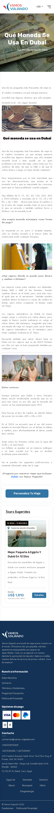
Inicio (9, 49)
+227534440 (8, 751)
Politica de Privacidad (12, 698)
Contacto (6, 683)
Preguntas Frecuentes (13, 693)
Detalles (39, 595)
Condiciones (8, 808)
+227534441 (23, 751)
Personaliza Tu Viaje (27, 493)
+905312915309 (10, 745)
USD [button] (39, 6)
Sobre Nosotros (9, 678)
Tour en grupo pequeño (23, 528)
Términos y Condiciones (13, 688)
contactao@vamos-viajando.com (18, 739)
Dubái (15, 476)
